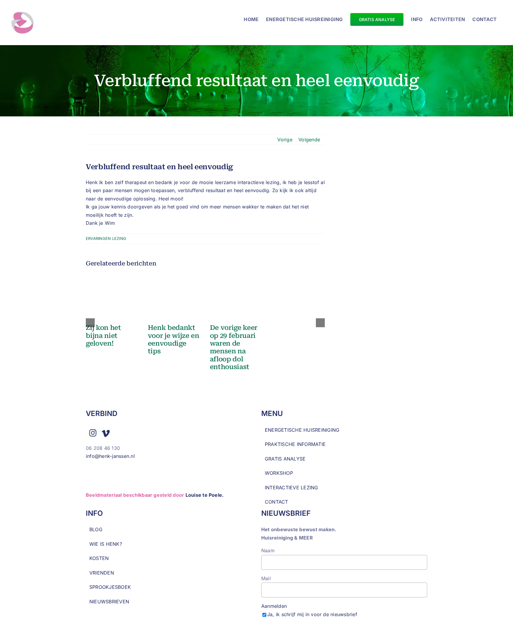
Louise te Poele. (205, 495)
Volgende (309, 140)
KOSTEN (99, 558)
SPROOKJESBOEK (110, 587)
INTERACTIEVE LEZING (291, 488)
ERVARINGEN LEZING (106, 238)
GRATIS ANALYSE (285, 459)
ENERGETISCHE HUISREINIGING (302, 430)
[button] (90, 322)
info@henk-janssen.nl (111, 456)
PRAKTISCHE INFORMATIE (295, 444)
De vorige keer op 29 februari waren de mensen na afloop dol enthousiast (233, 347)
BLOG (95, 529)
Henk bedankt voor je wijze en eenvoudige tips (173, 339)
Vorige (284, 140)
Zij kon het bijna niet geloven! (103, 335)
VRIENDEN (101, 573)
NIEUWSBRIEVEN (109, 602)
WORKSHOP (279, 473)
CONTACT (276, 502)
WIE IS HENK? (105, 544)
